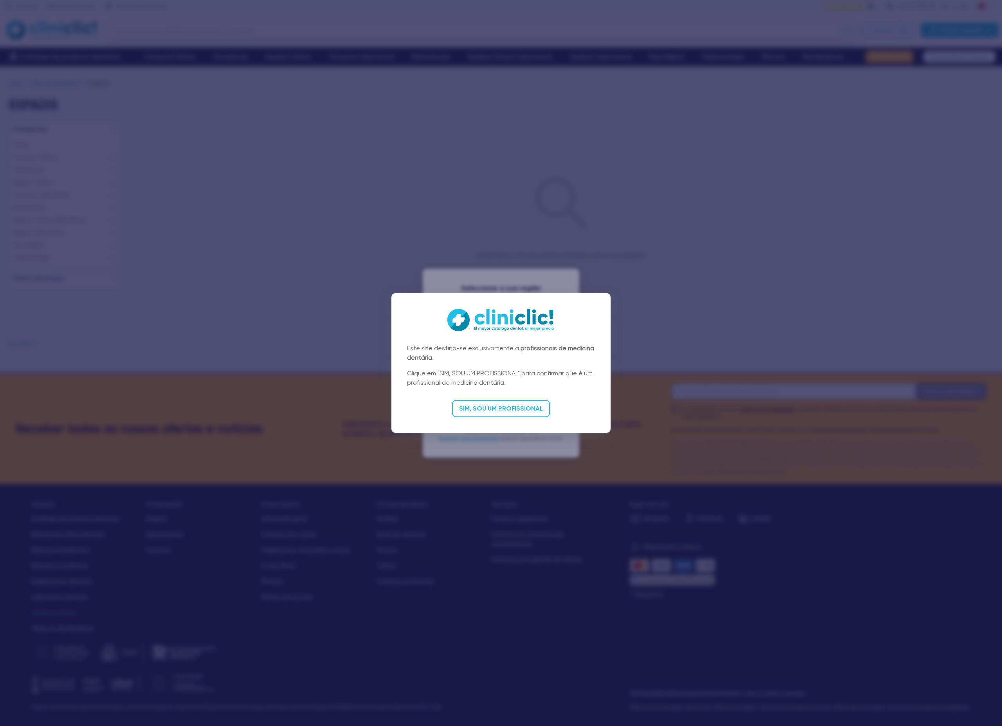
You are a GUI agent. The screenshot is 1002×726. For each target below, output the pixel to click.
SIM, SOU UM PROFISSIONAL (501, 408)
